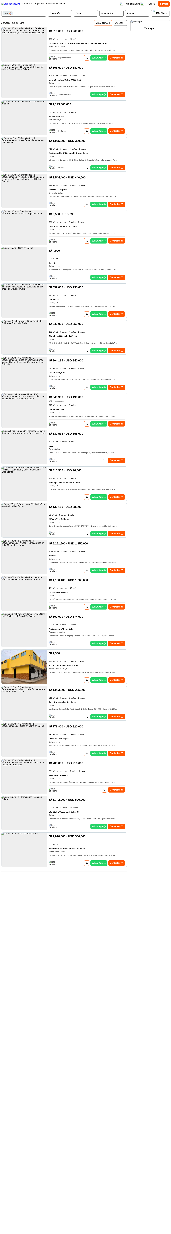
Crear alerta (102, 23)
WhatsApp (97, 58)
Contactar (115, 58)
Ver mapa (149, 28)
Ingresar (164, 4)
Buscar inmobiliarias (55, 4)
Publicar (151, 4)
